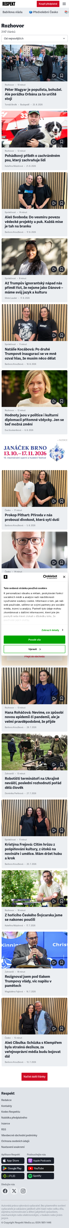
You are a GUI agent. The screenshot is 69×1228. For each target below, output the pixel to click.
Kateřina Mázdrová (14, 166)
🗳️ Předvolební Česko (43, 12)
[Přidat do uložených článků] (61, 75)
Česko (8, 510)
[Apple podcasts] (40, 1160)
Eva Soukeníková (13, 430)
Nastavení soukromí (13, 1147)
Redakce (6, 1100)
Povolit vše (34, 639)
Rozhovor (9, 85)
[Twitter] (14, 1194)
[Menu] (64, 4)
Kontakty (6, 1106)
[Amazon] (13, 1176)
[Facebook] (5, 1194)
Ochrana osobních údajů (15, 1141)
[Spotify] (40, 1176)
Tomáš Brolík (11, 104)
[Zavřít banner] (64, 577)
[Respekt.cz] (9, 4)
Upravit (33, 649)
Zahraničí (9, 773)
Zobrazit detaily (50, 630)
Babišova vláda (12, 12)
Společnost (10, 212)
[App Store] (13, 1160)
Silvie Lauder (11, 298)
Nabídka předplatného (14, 1117)
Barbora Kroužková (14, 232)
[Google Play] (13, 1168)
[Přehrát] (54, 75)
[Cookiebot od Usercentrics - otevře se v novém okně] (43, 577)
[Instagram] (23, 1194)
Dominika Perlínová (14, 793)
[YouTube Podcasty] (40, 1168)
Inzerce (5, 1123)
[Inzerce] (34, 452)
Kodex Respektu (10, 1111)
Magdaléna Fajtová (14, 991)
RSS (3, 1129)
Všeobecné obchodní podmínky (19, 1135)
